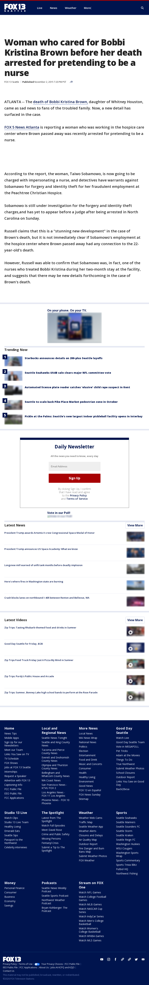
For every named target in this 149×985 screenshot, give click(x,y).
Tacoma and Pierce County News (53, 751)
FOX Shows (11, 763)
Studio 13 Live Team (16, 822)
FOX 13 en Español (90, 790)
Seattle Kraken (124, 835)
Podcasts (49, 883)
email (143, 959)
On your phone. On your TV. (67, 310)
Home (9, 728)
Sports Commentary (128, 860)
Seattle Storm (124, 831)
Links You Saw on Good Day (130, 783)
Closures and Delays (91, 835)
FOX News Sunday (89, 794)
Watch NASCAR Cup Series (90, 910)
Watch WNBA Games (91, 936)
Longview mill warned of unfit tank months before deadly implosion (43, 565)
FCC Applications (14, 798)
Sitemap (83, 799)
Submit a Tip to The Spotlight (53, 849)
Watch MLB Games (90, 904)
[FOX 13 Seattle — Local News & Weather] (16, 7)
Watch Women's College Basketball (89, 930)
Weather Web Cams (90, 818)
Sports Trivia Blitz (126, 864)
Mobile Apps (11, 738)
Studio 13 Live (15, 812)
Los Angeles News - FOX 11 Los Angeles (53, 794)
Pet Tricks (122, 751)
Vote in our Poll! (58, 513)
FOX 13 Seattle (11, 81)
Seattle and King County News (56, 743)
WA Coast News (51, 780)
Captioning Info (13, 784)
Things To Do (124, 759)
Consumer (85, 768)
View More (135, 525)
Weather (86, 812)
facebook (115, 959)
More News (88, 728)
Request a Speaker (15, 776)
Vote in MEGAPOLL (127, 746)
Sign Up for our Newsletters (13, 743)
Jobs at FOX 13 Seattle (17, 767)
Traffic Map (85, 822)
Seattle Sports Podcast (55, 895)
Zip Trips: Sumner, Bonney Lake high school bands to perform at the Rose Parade (51, 692)
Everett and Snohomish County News (55, 759)
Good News (86, 786)
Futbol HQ (122, 869)
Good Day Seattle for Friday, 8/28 (23, 643)
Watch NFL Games (90, 892)
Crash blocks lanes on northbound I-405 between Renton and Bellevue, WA (46, 597)
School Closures (125, 772)
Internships (10, 771)
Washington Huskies (128, 844)
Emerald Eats (12, 831)
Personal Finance (14, 888)
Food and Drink (88, 759)
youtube (102, 959)
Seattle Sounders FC (128, 826)
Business (9, 896)
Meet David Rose (52, 830)
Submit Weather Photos (130, 768)
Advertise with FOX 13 (17, 780)
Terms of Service (77, 498)
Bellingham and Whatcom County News (56, 774)
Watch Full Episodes (53, 825)
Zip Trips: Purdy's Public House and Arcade (29, 676)
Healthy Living (87, 777)
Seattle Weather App (91, 826)
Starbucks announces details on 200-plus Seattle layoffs (63, 358)
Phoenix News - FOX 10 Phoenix (55, 801)
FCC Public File (12, 789)
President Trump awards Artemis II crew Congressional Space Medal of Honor (49, 532)
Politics (83, 746)
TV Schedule (11, 758)
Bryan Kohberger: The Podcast (54, 909)
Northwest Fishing (127, 873)
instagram (109, 959)
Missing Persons (51, 838)
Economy (9, 901)
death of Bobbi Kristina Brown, (60, 101)
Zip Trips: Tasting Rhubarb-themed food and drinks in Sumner (40, 627)
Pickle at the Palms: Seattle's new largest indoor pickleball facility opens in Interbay (83, 416)
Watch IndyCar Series (91, 916)
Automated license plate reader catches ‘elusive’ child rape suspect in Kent (77, 387)
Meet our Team (13, 750)
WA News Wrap (88, 738)
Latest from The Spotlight (51, 819)
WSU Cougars (124, 848)
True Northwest (125, 764)
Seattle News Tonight (54, 738)
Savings (8, 905)
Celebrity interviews (15, 847)
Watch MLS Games (90, 940)
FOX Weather (86, 860)
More (87, 8)
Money (9, 883)
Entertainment (87, 755)
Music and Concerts (90, 764)
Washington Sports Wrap (127, 854)
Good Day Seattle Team (130, 742)
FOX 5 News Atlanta (21, 127)
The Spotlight (53, 812)
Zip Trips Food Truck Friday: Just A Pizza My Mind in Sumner (38, 660)
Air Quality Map (88, 839)
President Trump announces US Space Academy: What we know (41, 549)
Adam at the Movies (128, 755)
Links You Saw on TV (16, 754)
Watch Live (122, 738)
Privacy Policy (78, 495)
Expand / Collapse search (142, 8)
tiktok (122, 959)
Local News (86, 733)
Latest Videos (15, 620)
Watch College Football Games (92, 898)
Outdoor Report (125, 777)
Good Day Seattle (124, 730)
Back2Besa (122, 789)
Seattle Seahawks (126, 818)
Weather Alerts (87, 831)
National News (87, 742)
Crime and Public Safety (55, 834)
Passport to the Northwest (13, 841)
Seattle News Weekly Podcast (54, 889)
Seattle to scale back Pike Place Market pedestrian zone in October (71, 401)
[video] (135, 631)
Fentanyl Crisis (50, 843)
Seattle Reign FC (125, 839)
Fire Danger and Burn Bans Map (91, 850)
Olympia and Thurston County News (55, 766)
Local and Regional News (54, 730)
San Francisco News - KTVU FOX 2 (54, 786)
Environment (86, 781)
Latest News (14, 525)
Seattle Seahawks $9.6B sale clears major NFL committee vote (68, 372)
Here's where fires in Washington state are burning (33, 581)
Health (82, 772)
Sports (121, 812)
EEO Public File (13, 793)
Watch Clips (11, 818)
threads (129, 959)
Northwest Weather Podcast (53, 901)
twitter (136, 959)
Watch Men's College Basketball (91, 922)
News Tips (10, 733)
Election (83, 751)
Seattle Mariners (125, 822)
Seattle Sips (11, 835)
